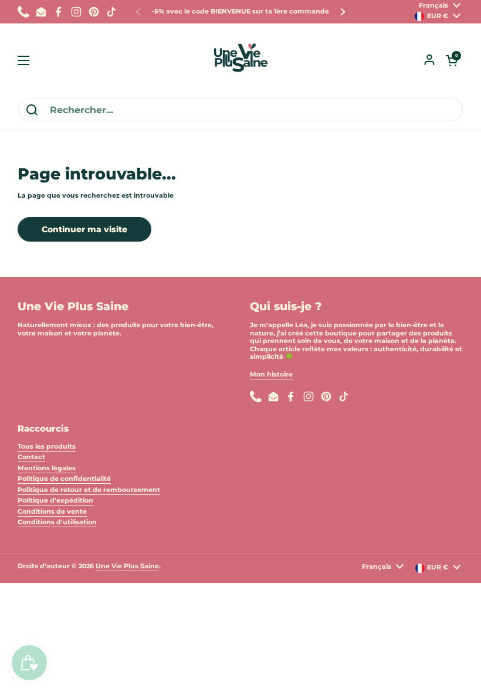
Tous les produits (47, 446)
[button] (451, 60)
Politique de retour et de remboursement (89, 490)
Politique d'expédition (55, 500)
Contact (31, 457)
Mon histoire (271, 374)
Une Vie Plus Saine (127, 566)
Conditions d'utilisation (57, 522)
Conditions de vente (52, 511)
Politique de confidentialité (64, 478)
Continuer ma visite (84, 229)
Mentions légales (47, 468)
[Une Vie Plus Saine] (240, 60)
